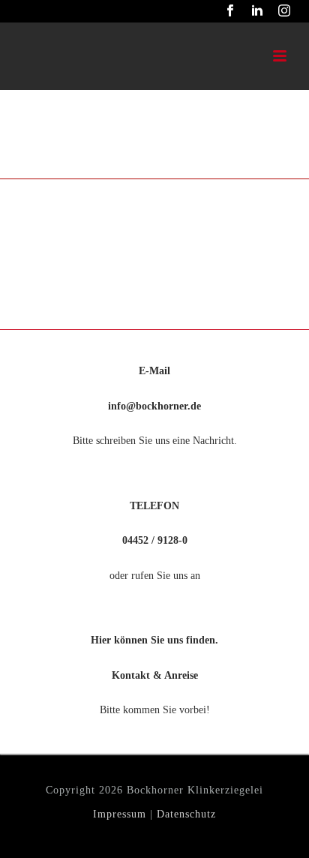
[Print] (24, 206)
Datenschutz (186, 814)
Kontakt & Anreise (155, 675)
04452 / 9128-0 (155, 540)
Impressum (119, 814)
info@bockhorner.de (154, 406)
